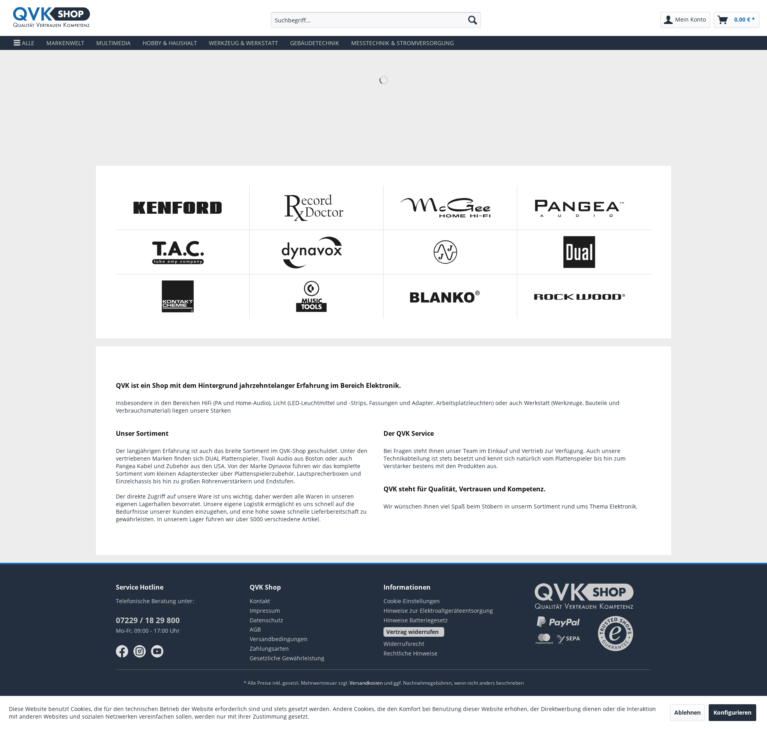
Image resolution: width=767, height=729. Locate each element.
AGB (255, 629)
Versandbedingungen (279, 639)
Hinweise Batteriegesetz (416, 620)
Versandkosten (366, 682)
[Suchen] (472, 20)
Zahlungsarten (269, 648)
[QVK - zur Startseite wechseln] (51, 18)
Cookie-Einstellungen (412, 601)
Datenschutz (266, 620)
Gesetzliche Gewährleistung (287, 658)
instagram (140, 651)
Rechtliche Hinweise (410, 653)
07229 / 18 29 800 (148, 620)
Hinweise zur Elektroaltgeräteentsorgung (438, 610)
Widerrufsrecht (404, 644)
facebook (122, 651)
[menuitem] (376, 20)
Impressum (265, 610)
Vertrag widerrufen (412, 632)
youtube (157, 651)
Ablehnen (687, 712)
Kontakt (260, 601)
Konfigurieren (732, 712)
